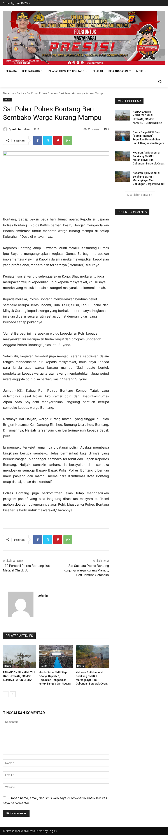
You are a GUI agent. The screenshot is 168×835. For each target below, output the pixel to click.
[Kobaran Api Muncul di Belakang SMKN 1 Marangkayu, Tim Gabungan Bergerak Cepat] (92, 656)
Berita (20, 93)
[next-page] (13, 694)
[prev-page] (6, 694)
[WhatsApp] (67, 140)
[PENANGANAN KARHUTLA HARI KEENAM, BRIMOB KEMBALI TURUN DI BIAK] (19, 656)
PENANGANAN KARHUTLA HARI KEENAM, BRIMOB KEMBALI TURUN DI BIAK (19, 676)
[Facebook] (37, 140)
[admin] (6, 129)
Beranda (8, 93)
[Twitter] (47, 140)
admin (16, 129)
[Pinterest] (57, 140)
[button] (160, 82)
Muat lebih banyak (138, 195)
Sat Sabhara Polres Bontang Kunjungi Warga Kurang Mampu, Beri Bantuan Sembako (86, 570)
